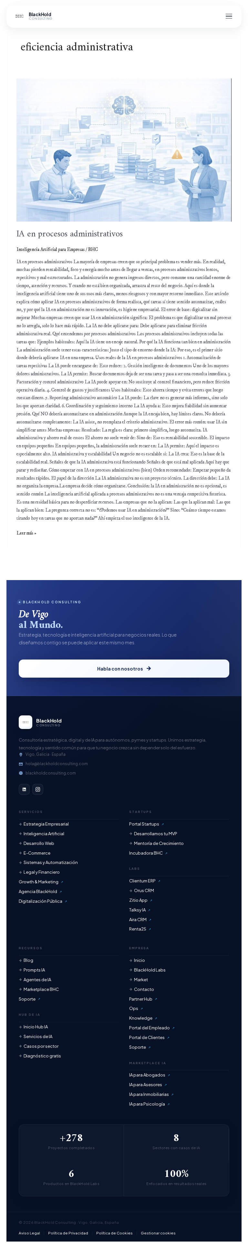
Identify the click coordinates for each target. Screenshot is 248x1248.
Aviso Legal (29, 1233)
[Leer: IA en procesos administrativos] (124, 150)
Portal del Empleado (149, 1027)
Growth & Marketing (38, 881)
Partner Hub (140, 999)
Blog (28, 960)
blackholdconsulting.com (51, 773)
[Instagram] (37, 789)
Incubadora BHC (146, 853)
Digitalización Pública (40, 901)
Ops (133, 1008)
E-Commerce (37, 853)
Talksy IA (137, 909)
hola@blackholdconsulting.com (57, 763)
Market (141, 979)
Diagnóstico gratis (42, 1055)
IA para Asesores (145, 1084)
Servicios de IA (38, 1036)
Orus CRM (144, 890)
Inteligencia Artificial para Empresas (50, 250)
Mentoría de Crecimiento (159, 843)
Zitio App (138, 900)
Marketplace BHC (41, 989)
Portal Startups (144, 824)
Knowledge (140, 1018)
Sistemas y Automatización (51, 862)
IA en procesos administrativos (69, 234)
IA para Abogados (147, 1074)
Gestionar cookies (158, 1233)
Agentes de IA (37, 979)
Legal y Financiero (42, 872)
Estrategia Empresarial (46, 824)
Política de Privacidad (68, 1233)
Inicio (139, 960)
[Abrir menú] (229, 16)
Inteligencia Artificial (44, 833)
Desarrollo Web (39, 843)
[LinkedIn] (24, 789)
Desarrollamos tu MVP (155, 833)
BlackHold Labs (150, 969)
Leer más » (26, 532)
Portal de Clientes (147, 1037)
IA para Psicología (147, 1104)
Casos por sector (41, 1046)
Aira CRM (138, 919)
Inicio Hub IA (36, 1026)
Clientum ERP (142, 880)
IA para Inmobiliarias (149, 1094)
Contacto (144, 989)
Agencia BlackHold (38, 891)
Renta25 (137, 928)
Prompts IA (34, 969)
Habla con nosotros (120, 668)
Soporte (27, 999)
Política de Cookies (114, 1233)
